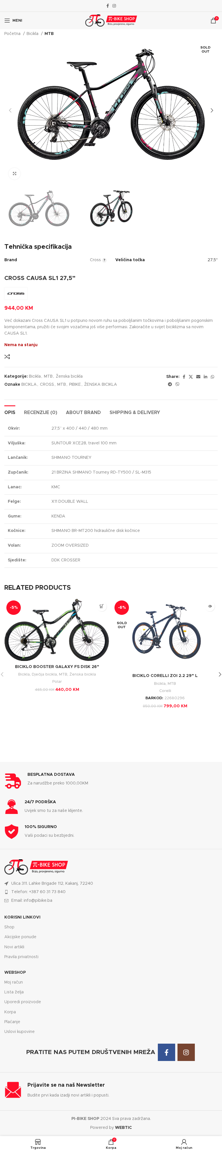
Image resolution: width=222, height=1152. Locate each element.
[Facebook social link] (108, 6)
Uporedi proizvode (22, 1002)
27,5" (213, 260)
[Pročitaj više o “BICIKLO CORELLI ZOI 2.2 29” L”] (210, 606)
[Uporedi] (7, 356)
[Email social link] (198, 377)
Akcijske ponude (20, 937)
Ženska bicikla (69, 376)
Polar (57, 682)
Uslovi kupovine (19, 1032)
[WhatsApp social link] (212, 377)
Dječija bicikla (44, 674)
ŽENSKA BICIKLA (100, 385)
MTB (49, 34)
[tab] (9, 412)
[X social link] (191, 377)
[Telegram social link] (170, 384)
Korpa (10, 1012)
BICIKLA (29, 385)
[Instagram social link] (114, 6)
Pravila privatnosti (21, 957)
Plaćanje (12, 1022)
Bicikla (33, 34)
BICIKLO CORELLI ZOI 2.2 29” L (165, 676)
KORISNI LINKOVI (22, 917)
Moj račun (13, 982)
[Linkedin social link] (205, 377)
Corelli (165, 691)
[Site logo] (111, 20)
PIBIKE (75, 385)
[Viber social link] (177, 384)
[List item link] (111, 892)
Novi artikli (14, 947)
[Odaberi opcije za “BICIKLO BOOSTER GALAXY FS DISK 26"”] (102, 606)
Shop (9, 927)
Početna (13, 34)
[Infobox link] (111, 780)
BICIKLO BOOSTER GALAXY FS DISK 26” (57, 667)
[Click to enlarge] (14, 173)
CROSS (47, 385)
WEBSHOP (15, 973)
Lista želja (14, 992)
